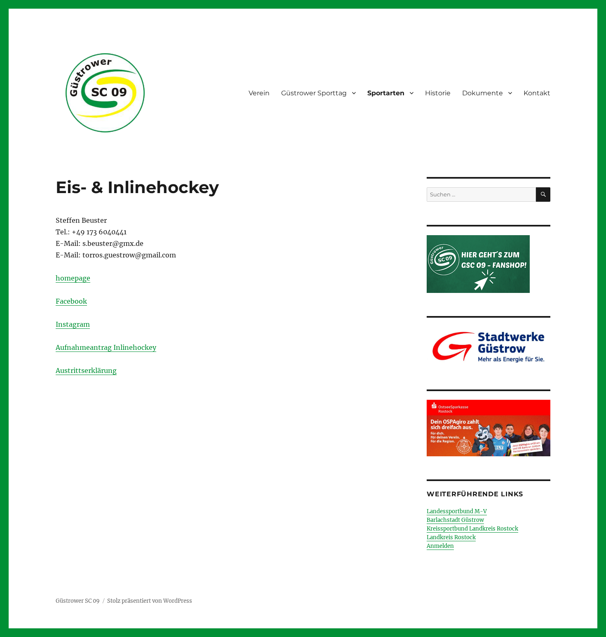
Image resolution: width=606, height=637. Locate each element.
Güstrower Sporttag (314, 93)
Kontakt (537, 93)
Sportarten (385, 93)
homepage (73, 278)
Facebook (71, 301)
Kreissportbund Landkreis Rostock (472, 528)
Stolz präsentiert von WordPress (149, 600)
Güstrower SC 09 (78, 600)
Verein (259, 93)
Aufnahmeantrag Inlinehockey (106, 347)
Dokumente (482, 93)
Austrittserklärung (86, 370)
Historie (438, 93)
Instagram (73, 324)
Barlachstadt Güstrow (455, 520)
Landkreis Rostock (451, 537)
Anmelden (440, 546)
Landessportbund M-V (457, 511)
